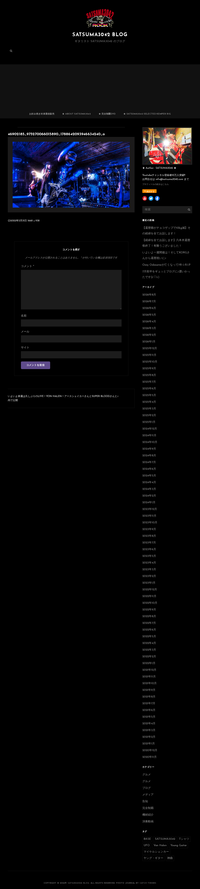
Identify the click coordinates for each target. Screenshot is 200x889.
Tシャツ (184, 839)
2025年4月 (149, 402)
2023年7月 (149, 542)
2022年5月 (149, 636)
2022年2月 (149, 656)
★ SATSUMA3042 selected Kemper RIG (147, 114)
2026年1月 (148, 341)
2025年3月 (149, 408)
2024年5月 (149, 475)
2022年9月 (149, 609)
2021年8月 (148, 696)
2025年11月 (149, 355)
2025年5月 (149, 395)
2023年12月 (149, 509)
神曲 (170, 858)
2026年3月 (149, 328)
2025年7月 (149, 382)
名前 (24, 316)
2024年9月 (149, 449)
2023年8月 (149, 536)
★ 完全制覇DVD (107, 114)
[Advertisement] (100, 86)
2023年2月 (149, 576)
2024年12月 (149, 429)
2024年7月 (149, 462)
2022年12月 (149, 589)
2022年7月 (149, 623)
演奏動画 (148, 821)
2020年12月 (149, 750)
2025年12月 (149, 348)
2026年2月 (149, 335)
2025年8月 (149, 375)
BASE (147, 839)
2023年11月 (149, 516)
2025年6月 (149, 388)
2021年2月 (148, 737)
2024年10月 (149, 442)
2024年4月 (149, 482)
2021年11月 (149, 676)
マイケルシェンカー (156, 852)
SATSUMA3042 (165, 839)
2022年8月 (149, 616)
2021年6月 (148, 710)
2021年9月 (148, 690)
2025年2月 (149, 415)
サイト (25, 347)
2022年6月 (149, 630)
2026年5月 (149, 315)
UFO (147, 845)
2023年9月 (149, 529)
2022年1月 (148, 663)
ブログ (146, 788)
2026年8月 (149, 295)
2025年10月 (149, 362)
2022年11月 (149, 596)
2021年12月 (149, 670)
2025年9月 (149, 368)
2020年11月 (149, 757)
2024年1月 (148, 502)
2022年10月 (149, 603)
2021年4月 (148, 723)
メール (25, 331)
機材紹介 (148, 815)
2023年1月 (148, 583)
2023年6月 (149, 549)
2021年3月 (148, 730)
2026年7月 (149, 301)
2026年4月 (149, 321)
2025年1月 (148, 422)
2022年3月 (149, 650)
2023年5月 (149, 556)
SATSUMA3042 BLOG (100, 34)
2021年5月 (148, 717)
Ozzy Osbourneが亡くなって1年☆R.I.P (166, 265)
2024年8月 (149, 455)
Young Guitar (178, 845)
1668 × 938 (34, 221)
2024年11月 (149, 435)
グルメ (146, 774)
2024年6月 (149, 469)
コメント (27, 266)
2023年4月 (149, 563)
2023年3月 (149, 569)
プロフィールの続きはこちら (155, 184)
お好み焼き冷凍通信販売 (42, 114)
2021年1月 (148, 743)
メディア (148, 794)
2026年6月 (149, 308)
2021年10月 (149, 683)
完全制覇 (148, 808)
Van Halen (160, 845)
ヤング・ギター (153, 858)
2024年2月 (149, 496)
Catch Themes (148, 883)
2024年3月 (149, 489)
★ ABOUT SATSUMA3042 (76, 114)
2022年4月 (149, 643)
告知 (145, 801)
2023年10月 (149, 522)
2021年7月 (148, 703)
